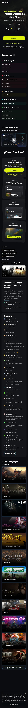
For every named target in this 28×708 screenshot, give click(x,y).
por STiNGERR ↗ (18, 30)
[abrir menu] (25, 2)
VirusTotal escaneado (9, 30)
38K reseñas (9, 26)
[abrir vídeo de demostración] (14, 140)
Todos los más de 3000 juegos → (14, 11)
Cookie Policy (10, 701)
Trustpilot (6, 300)
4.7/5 (9, 24)
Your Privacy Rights (14, 704)
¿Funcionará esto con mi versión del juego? (14, 307)
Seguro (8, 29)
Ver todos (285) (5, 259)
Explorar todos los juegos (14, 668)
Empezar (14, 38)
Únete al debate (10, 453)
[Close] (25, 693)
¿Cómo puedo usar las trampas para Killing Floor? (13, 303)
